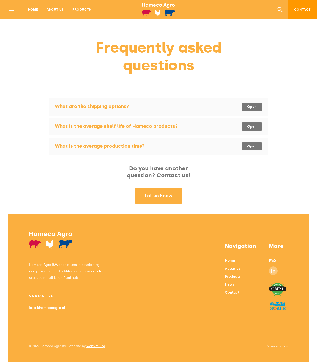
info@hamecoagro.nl (47, 308)
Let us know (158, 196)
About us (55, 9)
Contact (302, 9)
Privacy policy (277, 346)
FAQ (272, 261)
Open (252, 107)
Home (33, 9)
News (229, 284)
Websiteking (95, 346)
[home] (159, 9)
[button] (280, 9)
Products (81, 9)
